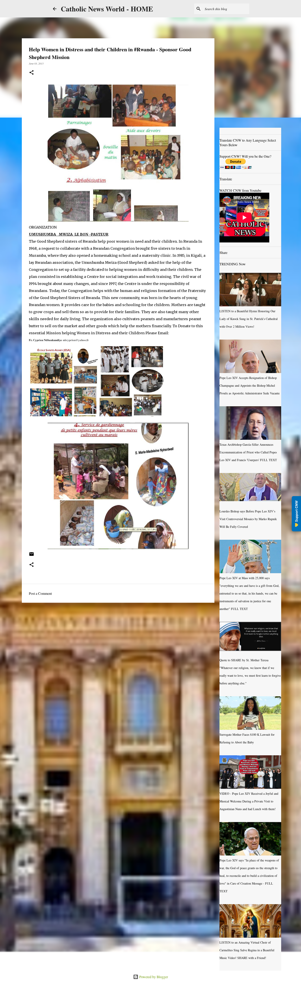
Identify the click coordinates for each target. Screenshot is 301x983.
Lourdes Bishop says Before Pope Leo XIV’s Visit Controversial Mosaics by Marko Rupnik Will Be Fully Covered (248, 519)
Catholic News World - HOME (107, 9)
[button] (31, 73)
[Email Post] (31, 555)
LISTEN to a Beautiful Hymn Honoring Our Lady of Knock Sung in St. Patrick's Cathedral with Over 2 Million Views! (248, 319)
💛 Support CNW (296, 514)
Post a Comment (40, 593)
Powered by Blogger (153, 976)
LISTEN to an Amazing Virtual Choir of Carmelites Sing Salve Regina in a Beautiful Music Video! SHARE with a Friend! (246, 950)
